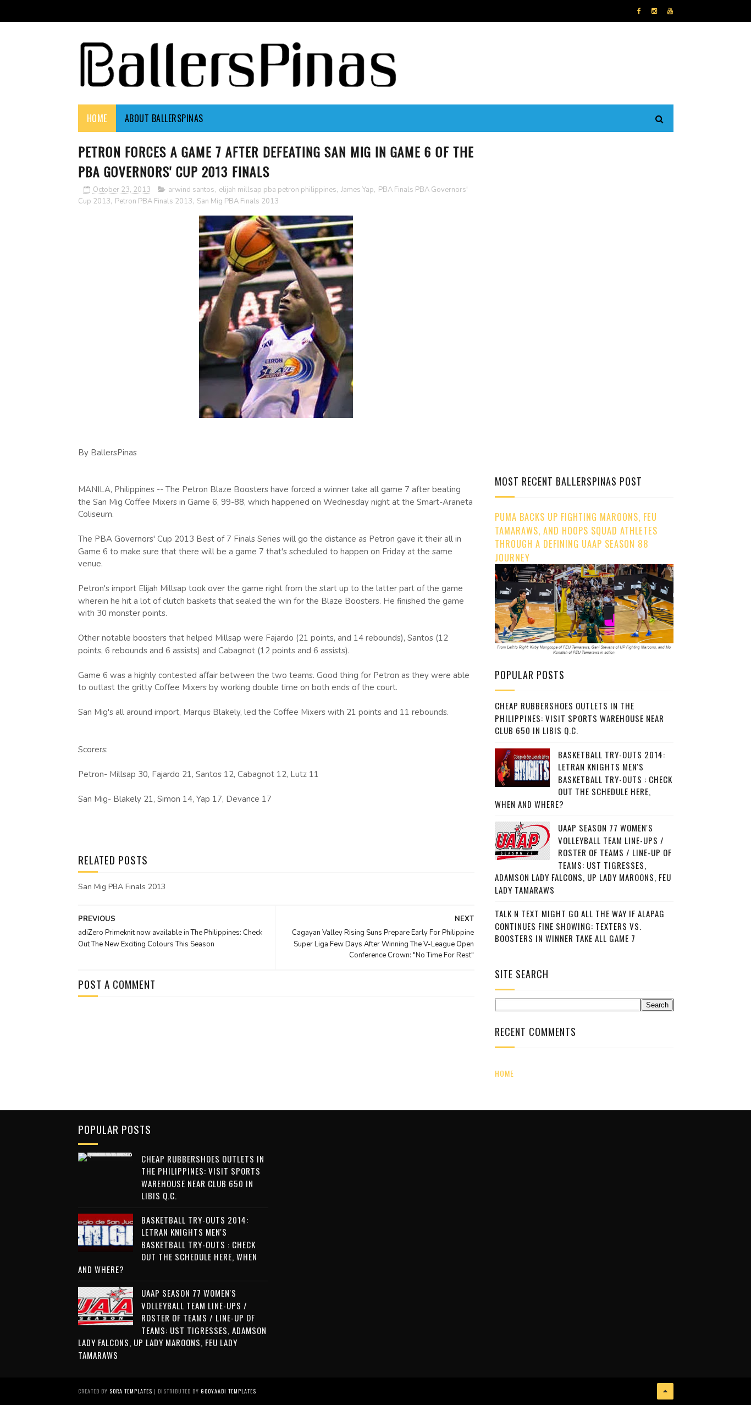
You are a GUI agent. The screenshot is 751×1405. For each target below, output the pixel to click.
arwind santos (191, 190)
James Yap (357, 190)
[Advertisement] (587, 217)
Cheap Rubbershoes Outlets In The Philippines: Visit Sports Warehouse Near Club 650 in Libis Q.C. (579, 717)
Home (97, 118)
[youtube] (670, 11)
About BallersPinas (164, 118)
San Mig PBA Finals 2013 (238, 201)
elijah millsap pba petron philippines (277, 190)
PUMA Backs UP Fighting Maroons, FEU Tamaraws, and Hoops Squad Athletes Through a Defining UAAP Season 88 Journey (576, 537)
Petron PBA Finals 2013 (153, 201)
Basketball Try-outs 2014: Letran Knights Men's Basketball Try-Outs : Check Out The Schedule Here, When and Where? (583, 779)
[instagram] (654, 11)
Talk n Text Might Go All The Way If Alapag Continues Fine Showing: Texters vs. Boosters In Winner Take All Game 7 (580, 925)
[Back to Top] (665, 1391)
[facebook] (639, 11)
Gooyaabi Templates (228, 1391)
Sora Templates (130, 1391)
